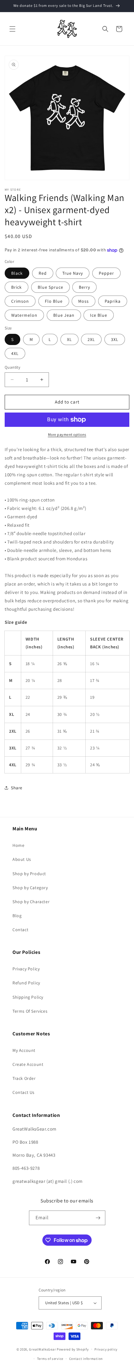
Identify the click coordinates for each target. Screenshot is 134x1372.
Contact (20, 929)
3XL (114, 339)
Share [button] (16, 788)
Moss (83, 301)
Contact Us (23, 1092)
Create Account (27, 1064)
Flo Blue (54, 301)
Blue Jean (63, 315)
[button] (12, 29)
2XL (91, 339)
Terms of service (50, 1358)
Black (17, 273)
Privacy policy (105, 1349)
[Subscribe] (98, 1218)
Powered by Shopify (73, 1349)
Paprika (113, 301)
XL (69, 339)
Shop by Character (31, 901)
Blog (17, 915)
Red (43, 273)
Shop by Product (29, 873)
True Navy (72, 273)
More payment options (67, 434)
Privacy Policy (26, 969)
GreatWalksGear (42, 1349)
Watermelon (24, 315)
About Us (21, 859)
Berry (84, 287)
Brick (16, 287)
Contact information (86, 1358)
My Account (24, 1050)
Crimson (20, 301)
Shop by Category (30, 887)
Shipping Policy (27, 997)
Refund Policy (26, 983)
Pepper (106, 273)
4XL (15, 353)
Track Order (24, 1078)
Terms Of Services (29, 1011)
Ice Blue (98, 315)
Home (18, 845)
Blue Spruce (50, 287)
